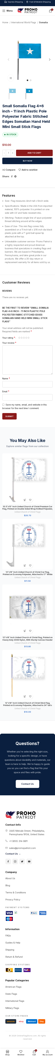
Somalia (43, 22)
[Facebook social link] (11, 176)
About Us (10, 878)
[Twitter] (22, 861)
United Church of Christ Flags (28, 512)
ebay (21, 1021)
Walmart (32, 1021)
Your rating (8, 337)
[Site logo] (27, 10)
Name (6, 378)
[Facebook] (8, 861)
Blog (7, 885)
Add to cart (34, 153)
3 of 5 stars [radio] (24, 338)
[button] (25, 500)
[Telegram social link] (15, 176)
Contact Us (27, 783)
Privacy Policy (12, 899)
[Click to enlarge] (11, 78)
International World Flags (24, 22)
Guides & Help (12, 942)
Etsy (42, 1021)
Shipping (9, 949)
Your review (9, 342)
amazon (11, 1021)
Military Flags (12, 1008)
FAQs (8, 935)
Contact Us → (13, 853)
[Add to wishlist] (30, 500)
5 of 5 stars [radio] (28, 338)
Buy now (27, 161)
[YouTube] (29, 861)
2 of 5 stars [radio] (21, 338)
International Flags (14, 1000)
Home (5, 22)
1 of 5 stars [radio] (19, 338)
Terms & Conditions (15, 892)
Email (5, 391)
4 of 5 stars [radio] (26, 338)
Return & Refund (14, 956)
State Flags (11, 993)
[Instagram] (15, 861)
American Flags (13, 986)
